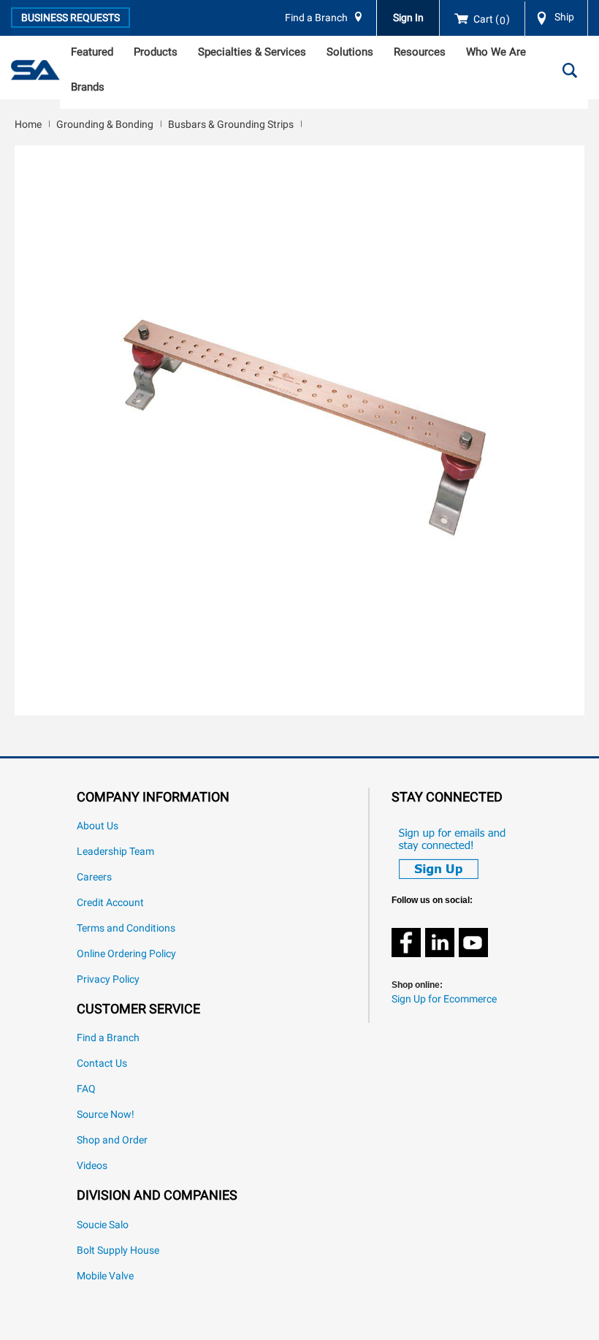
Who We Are (496, 51)
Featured (92, 51)
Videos (92, 1165)
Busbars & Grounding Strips (231, 124)
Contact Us (102, 1063)
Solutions (350, 51)
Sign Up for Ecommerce (444, 999)
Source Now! (105, 1114)
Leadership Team (115, 851)
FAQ (86, 1089)
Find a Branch (316, 18)
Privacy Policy (108, 979)
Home (28, 124)
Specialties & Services (252, 51)
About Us (97, 826)
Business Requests (70, 17)
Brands (87, 87)
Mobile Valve (105, 1276)
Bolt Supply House (118, 1250)
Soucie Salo (103, 1224)
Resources (420, 51)
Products (156, 51)
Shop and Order (112, 1140)
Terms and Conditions (126, 928)
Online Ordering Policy (126, 953)
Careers (94, 877)
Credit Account (110, 902)
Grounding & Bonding (104, 124)
